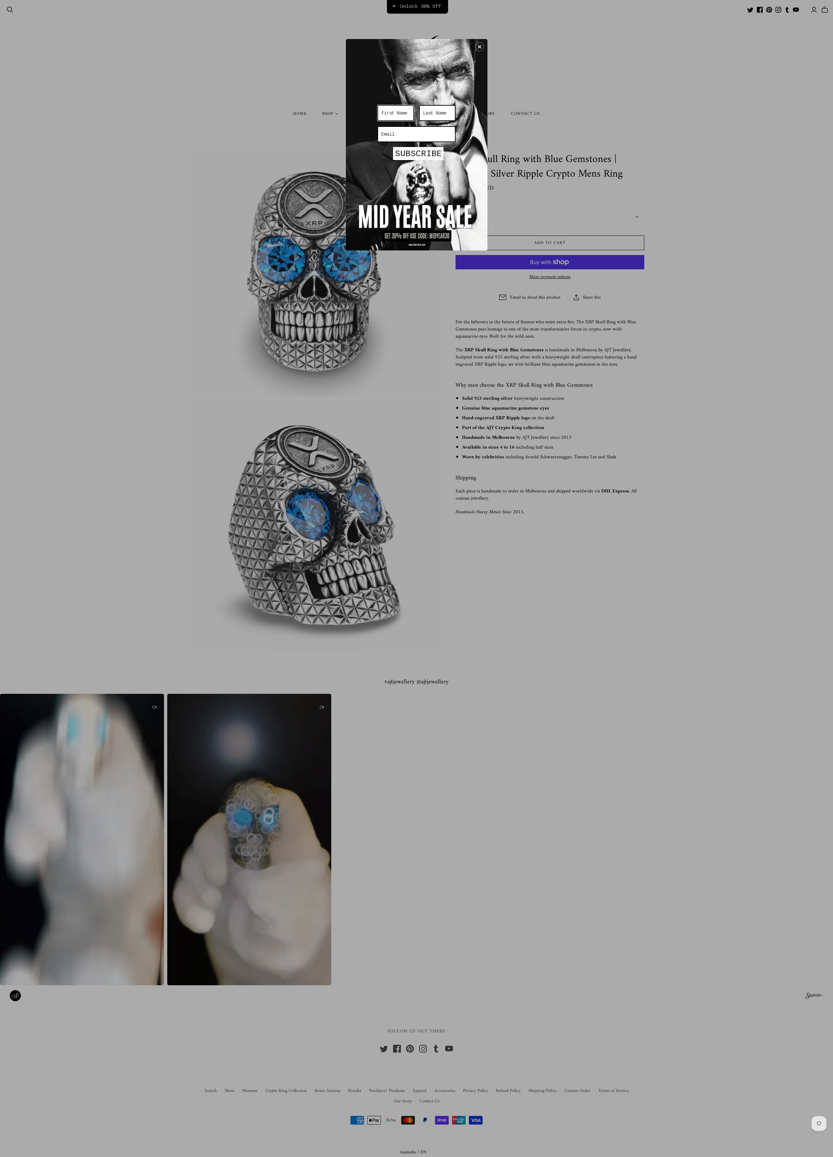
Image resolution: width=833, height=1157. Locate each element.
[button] (480, 47)
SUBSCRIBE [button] (418, 154)
